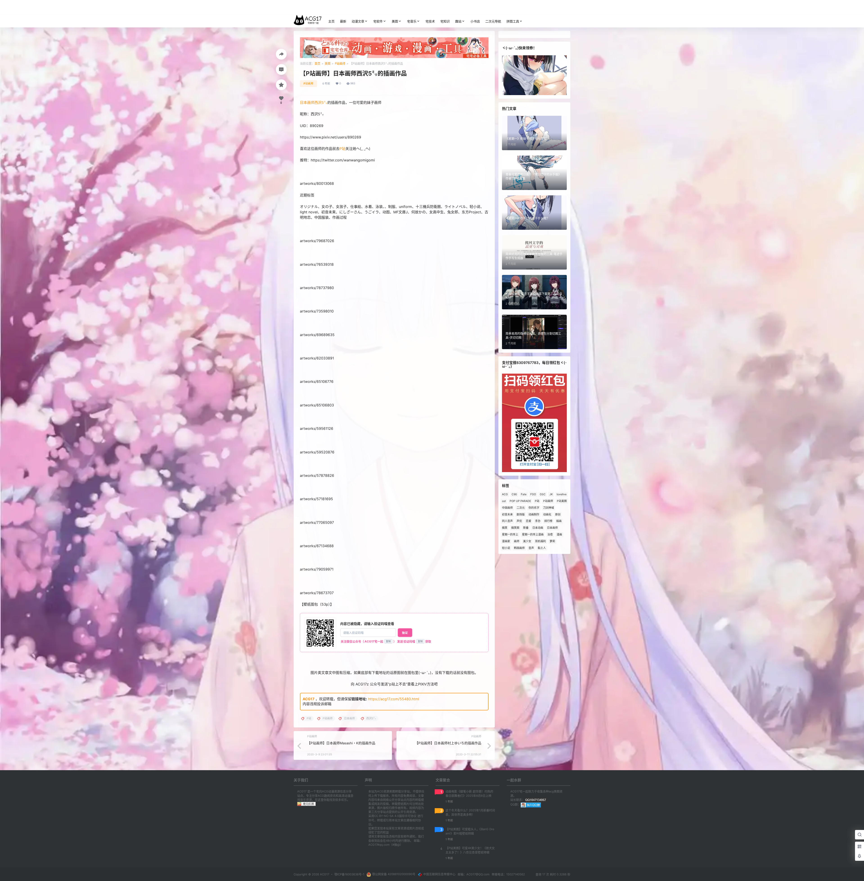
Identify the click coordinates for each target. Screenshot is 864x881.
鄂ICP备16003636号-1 (349, 874)
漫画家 (506, 541)
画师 (516, 541)
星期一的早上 (510, 534)
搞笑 (504, 527)
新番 (526, 527)
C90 (514, 494)
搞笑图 (515, 527)
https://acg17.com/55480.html (393, 699)
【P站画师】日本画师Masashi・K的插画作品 (341, 743)
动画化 (547, 514)
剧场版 (521, 514)
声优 (519, 521)
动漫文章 (358, 21)
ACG (505, 494)
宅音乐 (411, 21)
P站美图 (562, 501)
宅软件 (378, 21)
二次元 (521, 507)
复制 (388, 641)
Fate (523, 494)
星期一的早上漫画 (533, 534)
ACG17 (309, 699)
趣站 (458, 21)
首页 (317, 63)
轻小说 (506, 548)
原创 (557, 514)
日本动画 (537, 527)
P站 (342, 148)
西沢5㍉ (320, 102)
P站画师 (340, 63)
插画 (559, 521)
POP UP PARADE (520, 501)
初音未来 (507, 514)
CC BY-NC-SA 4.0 (386, 816)
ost (504, 501)
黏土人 (542, 548)
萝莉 (552, 541)
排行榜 (548, 521)
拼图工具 (512, 21)
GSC (543, 494)
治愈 (550, 534)
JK (551, 494)
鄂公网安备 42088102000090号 (393, 874)
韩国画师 (519, 548)
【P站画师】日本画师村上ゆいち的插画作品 (448, 743)
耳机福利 (540, 541)
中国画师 (507, 507)
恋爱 (528, 521)
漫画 (559, 534)
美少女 (527, 541)
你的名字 (534, 507)
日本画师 (307, 102)
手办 (537, 521)
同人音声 (507, 521)
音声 (531, 548)
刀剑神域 (548, 507)
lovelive (562, 494)
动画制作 (534, 514)
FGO (533, 494)
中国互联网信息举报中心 (439, 874)
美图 (395, 21)
